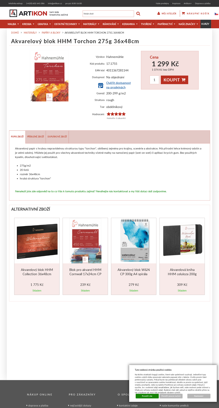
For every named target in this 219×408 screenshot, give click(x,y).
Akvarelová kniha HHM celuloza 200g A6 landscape (182, 274)
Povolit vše (147, 396)
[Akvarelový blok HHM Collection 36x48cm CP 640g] (37, 241)
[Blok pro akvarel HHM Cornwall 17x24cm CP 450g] (85, 241)
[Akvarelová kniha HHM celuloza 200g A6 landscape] (182, 241)
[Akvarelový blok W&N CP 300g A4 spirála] (134, 241)
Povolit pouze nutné (171, 396)
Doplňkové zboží (57, 136)
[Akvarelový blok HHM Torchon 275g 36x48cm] (49, 75)
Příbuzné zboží (35, 136)
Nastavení (198, 396)
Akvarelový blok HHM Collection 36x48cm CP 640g (37, 274)
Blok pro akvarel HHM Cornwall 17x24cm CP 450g (85, 274)
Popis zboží (17, 136)
